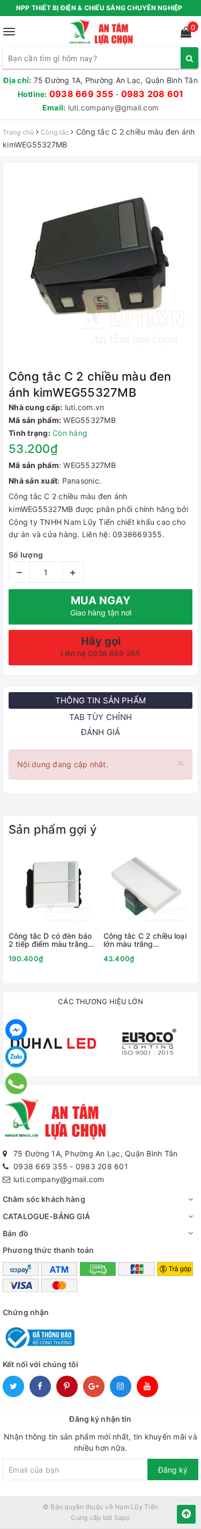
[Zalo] (16, 1056)
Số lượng (26, 554)
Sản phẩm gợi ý (52, 829)
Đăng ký (173, 1469)
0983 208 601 (152, 93)
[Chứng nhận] (39, 1336)
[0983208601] (16, 1083)
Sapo (122, 1517)
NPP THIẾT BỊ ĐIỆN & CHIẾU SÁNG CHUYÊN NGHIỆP (99, 8)
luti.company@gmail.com (113, 107)
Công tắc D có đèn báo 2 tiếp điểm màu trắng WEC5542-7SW (50, 940)
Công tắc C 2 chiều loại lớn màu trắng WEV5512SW (145, 940)
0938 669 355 (81, 93)
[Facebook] (16, 1030)
